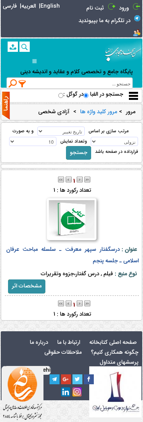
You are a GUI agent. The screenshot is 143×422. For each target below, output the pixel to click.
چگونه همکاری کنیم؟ (114, 352)
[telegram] (54, 379)
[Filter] (22, 83)
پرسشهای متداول (119, 362)
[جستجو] (24, 47)
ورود (124, 8)
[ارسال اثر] (13, 47)
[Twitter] (77, 379)
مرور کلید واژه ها (98, 112)
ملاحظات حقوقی (63, 352)
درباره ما (39, 342)
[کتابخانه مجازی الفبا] (123, 52)
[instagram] (77, 392)
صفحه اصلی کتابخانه (113, 342)
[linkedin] (66, 392)
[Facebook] (89, 379)
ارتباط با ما (68, 342)
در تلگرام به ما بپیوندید (104, 20)
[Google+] (66, 379)
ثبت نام (95, 8)
